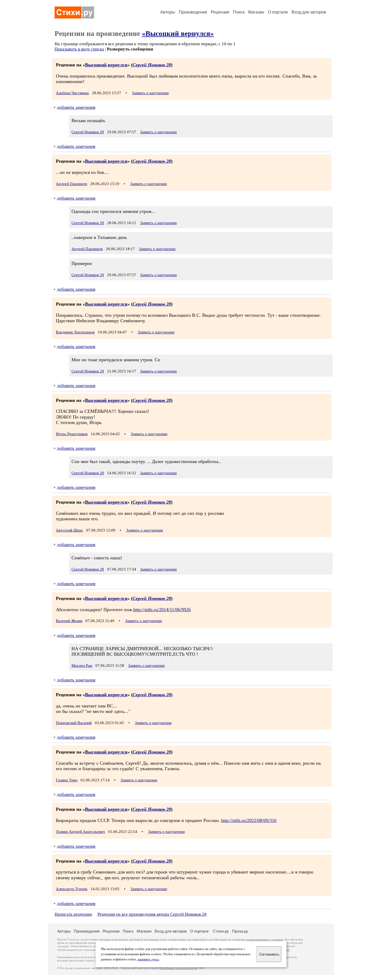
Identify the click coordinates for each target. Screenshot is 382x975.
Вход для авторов (309, 12)
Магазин (256, 12)
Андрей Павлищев (71, 184)
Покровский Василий (74, 723)
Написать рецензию (73, 914)
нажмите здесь (148, 959)
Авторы (167, 12)
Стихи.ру (221, 931)
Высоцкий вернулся (106, 64)
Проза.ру (240, 931)
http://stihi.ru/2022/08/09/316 (248, 820)
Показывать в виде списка (79, 49)
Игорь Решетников (72, 434)
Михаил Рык (81, 665)
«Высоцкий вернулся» (178, 33)
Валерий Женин (69, 621)
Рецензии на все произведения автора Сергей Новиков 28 (152, 914)
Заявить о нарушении (150, 93)
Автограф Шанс (69, 530)
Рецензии (220, 12)
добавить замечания (76, 107)
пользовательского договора (264, 939)
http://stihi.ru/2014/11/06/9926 (162, 609)
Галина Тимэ (66, 780)
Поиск (239, 12)
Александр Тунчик (71, 889)
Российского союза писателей (178, 968)
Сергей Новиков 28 (152, 64)
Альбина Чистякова (72, 93)
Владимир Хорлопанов (75, 332)
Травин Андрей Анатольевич (80, 832)
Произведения (193, 12)
